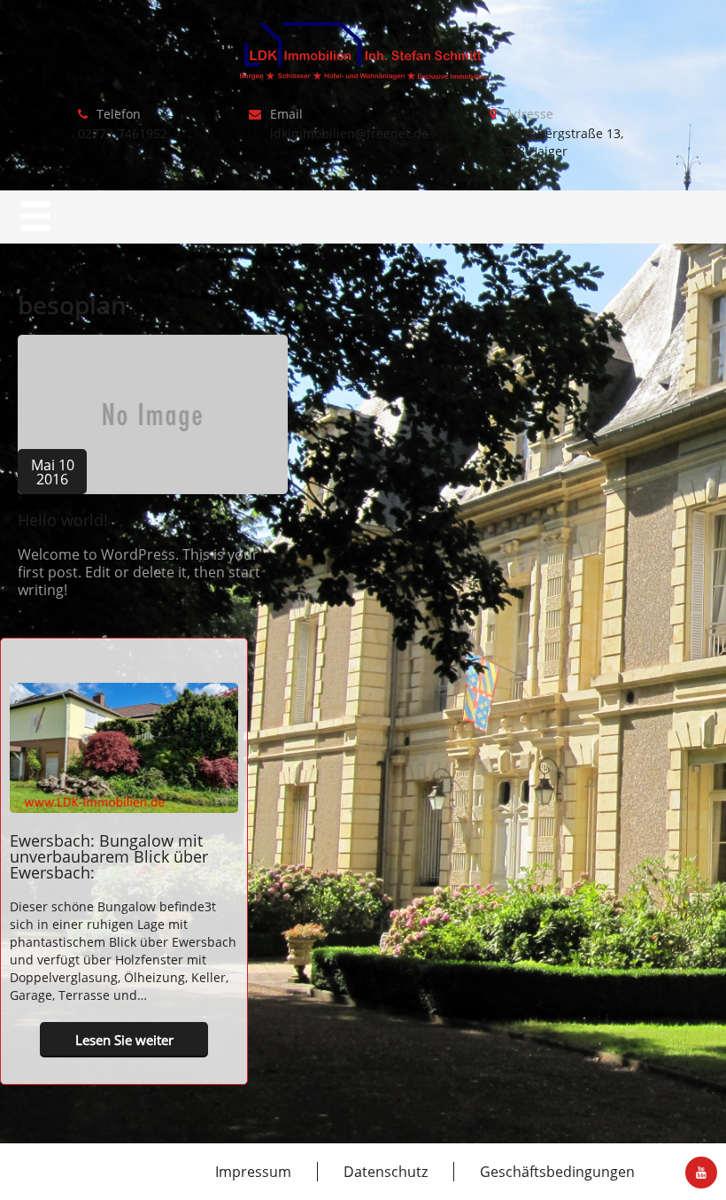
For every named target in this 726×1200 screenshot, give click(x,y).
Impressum (253, 1171)
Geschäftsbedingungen (557, 1171)
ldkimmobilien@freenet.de (349, 133)
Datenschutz (386, 1171)
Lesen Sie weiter (124, 1040)
